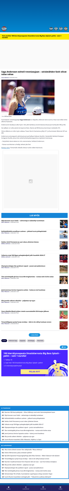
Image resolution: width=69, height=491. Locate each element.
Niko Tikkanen (5, 222)
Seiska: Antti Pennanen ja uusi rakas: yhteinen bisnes (20, 242)
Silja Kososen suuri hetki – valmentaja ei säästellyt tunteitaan (22, 221)
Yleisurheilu (40, 340)
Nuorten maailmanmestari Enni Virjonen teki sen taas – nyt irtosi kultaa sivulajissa (31, 462)
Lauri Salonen (5, 77)
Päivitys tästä (5, 148)
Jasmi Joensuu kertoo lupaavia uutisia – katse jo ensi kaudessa (23, 290)
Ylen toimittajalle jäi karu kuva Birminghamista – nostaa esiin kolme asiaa (27, 277)
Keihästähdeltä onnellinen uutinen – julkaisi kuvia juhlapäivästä (23, 231)
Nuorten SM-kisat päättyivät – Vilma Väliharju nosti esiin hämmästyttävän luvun (30, 412)
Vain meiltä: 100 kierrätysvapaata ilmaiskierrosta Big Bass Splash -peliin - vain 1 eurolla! (31, 36)
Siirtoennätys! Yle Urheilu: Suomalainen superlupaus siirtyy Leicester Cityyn (28, 474)
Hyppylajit (22, 340)
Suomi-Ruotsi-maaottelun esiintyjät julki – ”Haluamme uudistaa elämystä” (28, 477)
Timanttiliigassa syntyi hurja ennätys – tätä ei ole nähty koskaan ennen (26, 322)
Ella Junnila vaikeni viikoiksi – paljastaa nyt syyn (18, 301)
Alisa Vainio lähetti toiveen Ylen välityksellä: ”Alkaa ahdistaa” (23, 450)
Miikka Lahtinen (5, 243)
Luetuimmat (7, 445)
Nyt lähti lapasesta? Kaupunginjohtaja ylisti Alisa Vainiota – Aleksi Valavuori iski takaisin (32, 456)
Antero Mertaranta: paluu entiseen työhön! (18, 453)
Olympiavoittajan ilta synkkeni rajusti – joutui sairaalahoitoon (23, 266)
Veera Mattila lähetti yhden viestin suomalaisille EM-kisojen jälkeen (25, 311)
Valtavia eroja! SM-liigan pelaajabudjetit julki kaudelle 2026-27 (23, 255)
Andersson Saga (13, 340)
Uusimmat (6, 408)
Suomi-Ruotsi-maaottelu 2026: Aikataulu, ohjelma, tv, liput (23, 439)
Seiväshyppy (31, 340)
